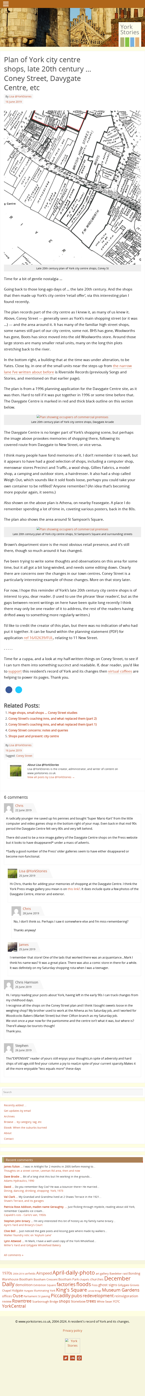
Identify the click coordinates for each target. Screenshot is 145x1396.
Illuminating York (44, 1290)
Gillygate (123, 1285)
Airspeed (44, 1273)
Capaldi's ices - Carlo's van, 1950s (25, 1215)
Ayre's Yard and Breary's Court (23, 1225)
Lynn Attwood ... (14, 1241)
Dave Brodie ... (13, 1176)
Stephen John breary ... (18, 1221)
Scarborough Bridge (45, 1301)
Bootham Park (68, 1279)
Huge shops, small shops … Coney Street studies (42, 713)
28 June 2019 (31, 913)
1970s (7, 1273)
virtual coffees (120, 671)
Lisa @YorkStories (20, 96)
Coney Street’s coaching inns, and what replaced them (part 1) (52, 724)
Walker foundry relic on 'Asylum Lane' (28, 1235)
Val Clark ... (11, 1197)
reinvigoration (126, 1295)
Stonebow (78, 1301)
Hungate (28, 1290)
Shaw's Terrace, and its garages (24, 1201)
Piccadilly (61, 1295)
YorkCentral (14, 1306)
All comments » (13, 1255)
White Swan (104, 1301)
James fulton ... (13, 1166)
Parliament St (32, 1296)
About (8, 1133)
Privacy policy (72, 1330)
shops (64, 1301)
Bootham (26, 1279)
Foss (95, 1285)
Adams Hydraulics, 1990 (19, 1180)
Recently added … (15, 1105)
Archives (9, 1116)
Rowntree (22, 1301)
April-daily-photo (73, 1272)
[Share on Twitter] (18, 692)
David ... (9, 1187)
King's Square (71, 1289)
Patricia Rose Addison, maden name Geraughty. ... (35, 1207)
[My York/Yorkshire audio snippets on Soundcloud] (72, 1358)
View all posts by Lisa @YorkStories (51, 777)
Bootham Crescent (46, 1279)
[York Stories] (72, 1352)
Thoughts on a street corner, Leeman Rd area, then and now (42, 1170)
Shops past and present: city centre (33, 736)
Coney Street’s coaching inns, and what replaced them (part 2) (52, 718)
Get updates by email (17, 1110)
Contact (9, 1138)
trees (91, 1301)
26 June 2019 (23, 1050)
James (24, 944)
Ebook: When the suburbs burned (25, 1127)
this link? (74, 889)
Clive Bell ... (11, 1231)
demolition (24, 1284)
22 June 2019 (23, 810)
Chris (19, 805)
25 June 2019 (27, 875)
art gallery (102, 1273)
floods (83, 1284)
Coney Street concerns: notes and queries (38, 730)
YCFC (116, 1301)
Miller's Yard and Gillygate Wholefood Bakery (32, 1245)
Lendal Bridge (94, 1291)
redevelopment (98, 1296)
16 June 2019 (13, 101)
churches (96, 1279)
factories (66, 1284)
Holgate (17, 1290)
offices (7, 1296)
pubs (76, 1296)
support (15, 671)
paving (45, 1296)
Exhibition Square (44, 1285)
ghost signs (107, 1284)
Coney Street (24, 755)
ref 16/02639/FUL (38, 637)
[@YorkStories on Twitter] (65, 1358)
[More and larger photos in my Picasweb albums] (79, 1358)
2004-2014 (18, 1273)
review (6, 1301)
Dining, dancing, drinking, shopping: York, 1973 (33, 1190)
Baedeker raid (119, 1273)
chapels (84, 1279)
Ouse (18, 1296)
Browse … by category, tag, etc (23, 1122)
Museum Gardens (120, 1290)
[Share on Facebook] (8, 692)
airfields (30, 1273)
